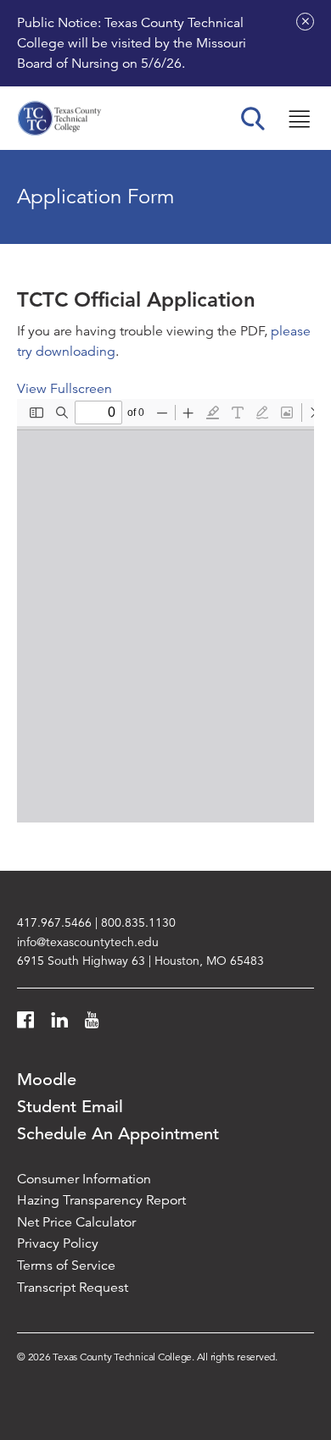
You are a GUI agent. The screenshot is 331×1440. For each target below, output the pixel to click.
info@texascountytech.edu (88, 942)
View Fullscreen (64, 388)
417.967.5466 (54, 922)
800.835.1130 (138, 922)
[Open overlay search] (252, 118)
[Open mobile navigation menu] (299, 118)
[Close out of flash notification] (305, 21)
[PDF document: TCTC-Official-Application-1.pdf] (165, 610)
